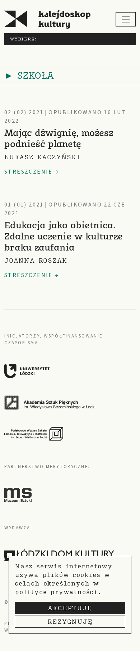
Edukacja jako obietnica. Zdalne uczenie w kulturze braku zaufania (63, 237)
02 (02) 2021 (24, 112)
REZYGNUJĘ (69, 621)
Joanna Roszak (35, 260)
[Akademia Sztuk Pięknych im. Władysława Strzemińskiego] (67, 402)
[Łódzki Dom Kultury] (59, 555)
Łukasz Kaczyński (42, 157)
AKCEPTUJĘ (70, 608)
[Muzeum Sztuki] (18, 494)
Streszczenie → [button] (31, 172)
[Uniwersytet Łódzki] (67, 371)
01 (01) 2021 (24, 205)
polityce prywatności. (58, 592)
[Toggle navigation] (126, 19)
